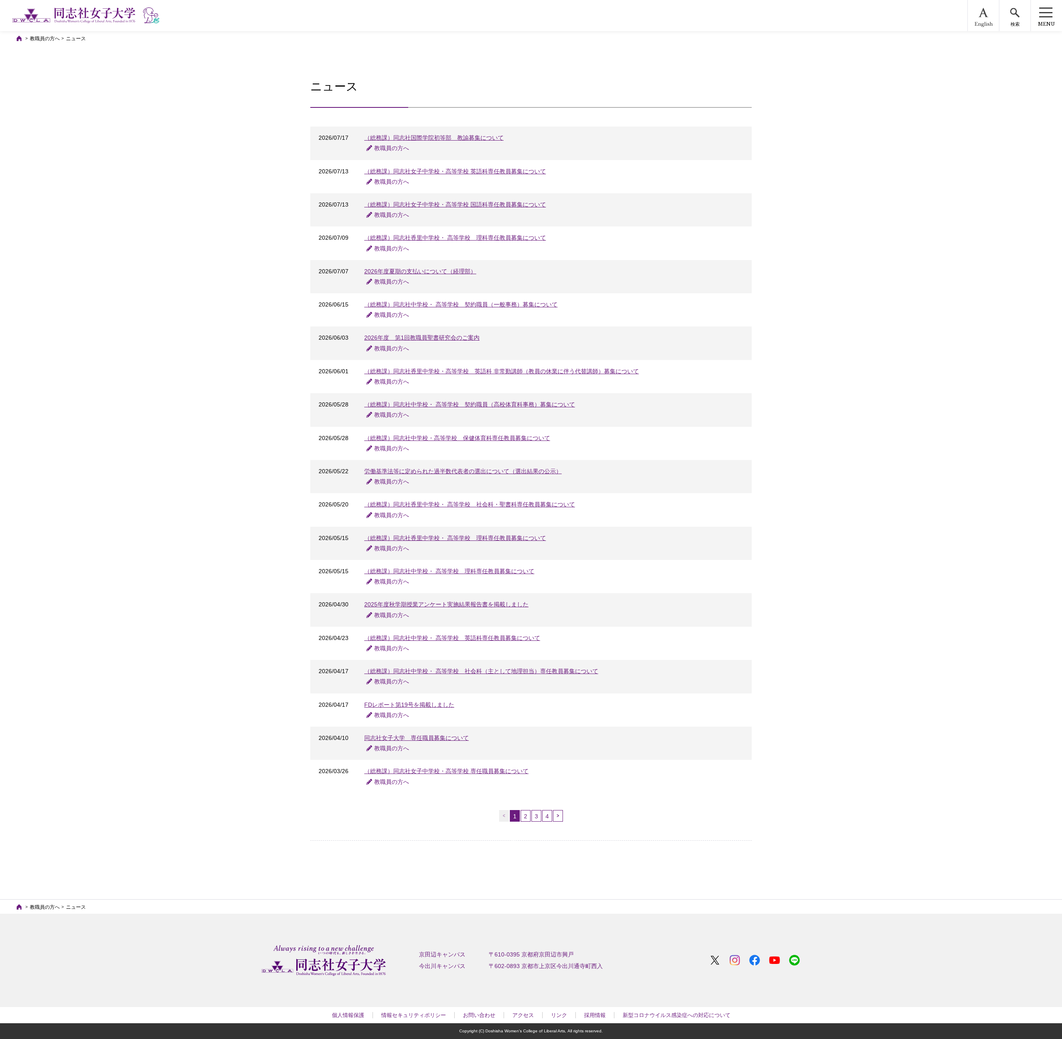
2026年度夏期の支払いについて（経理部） (420, 271)
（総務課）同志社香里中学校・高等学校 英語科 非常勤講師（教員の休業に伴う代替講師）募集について (501, 371)
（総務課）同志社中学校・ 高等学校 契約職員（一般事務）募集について (461, 304)
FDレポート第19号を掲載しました (409, 704)
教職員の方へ (45, 38)
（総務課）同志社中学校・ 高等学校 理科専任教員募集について (449, 571)
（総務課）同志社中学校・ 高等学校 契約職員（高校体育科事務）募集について (469, 404)
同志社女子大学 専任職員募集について (416, 738)
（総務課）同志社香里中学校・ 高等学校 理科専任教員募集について (455, 237)
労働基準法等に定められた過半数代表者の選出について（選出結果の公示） (463, 471)
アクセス (523, 1015)
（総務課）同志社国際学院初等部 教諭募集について (434, 137)
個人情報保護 (348, 1015)
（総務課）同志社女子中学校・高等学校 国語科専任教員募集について (455, 204)
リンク (559, 1015)
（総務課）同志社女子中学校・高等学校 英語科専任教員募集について (455, 171)
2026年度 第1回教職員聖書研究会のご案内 (422, 337)
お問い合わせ (479, 1015)
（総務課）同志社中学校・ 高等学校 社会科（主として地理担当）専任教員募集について (481, 671)
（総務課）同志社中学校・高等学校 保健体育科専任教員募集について (457, 438)
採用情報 (595, 1015)
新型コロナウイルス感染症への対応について (677, 1015)
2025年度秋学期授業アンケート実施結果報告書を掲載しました (446, 604)
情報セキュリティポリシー (413, 1015)
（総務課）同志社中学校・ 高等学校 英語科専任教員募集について (452, 638)
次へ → (558, 815)
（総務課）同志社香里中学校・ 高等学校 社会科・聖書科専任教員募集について (469, 504)
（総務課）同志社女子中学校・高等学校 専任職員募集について (446, 771)
